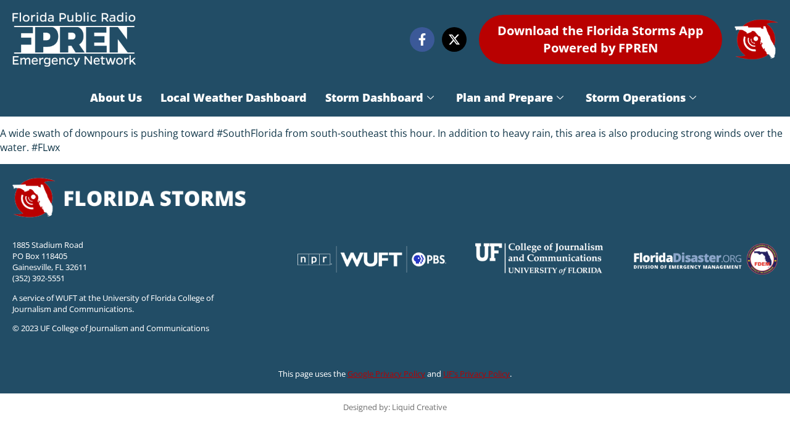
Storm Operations (636, 97)
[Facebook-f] (422, 39)
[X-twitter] (454, 39)
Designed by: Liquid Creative (395, 407)
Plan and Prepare (504, 97)
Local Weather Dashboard (233, 97)
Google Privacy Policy (386, 373)
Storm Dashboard (374, 97)
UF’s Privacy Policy (476, 373)
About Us (116, 97)
